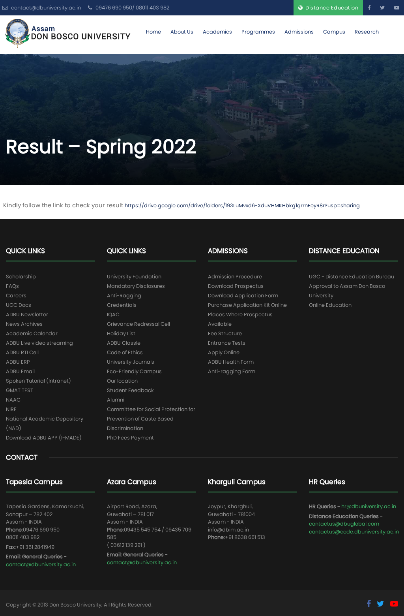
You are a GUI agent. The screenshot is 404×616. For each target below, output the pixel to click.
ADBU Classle (123, 343)
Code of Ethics (125, 352)
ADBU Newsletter (27, 314)
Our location (122, 381)
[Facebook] (369, 7)
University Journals (130, 362)
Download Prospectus (236, 286)
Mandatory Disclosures (136, 286)
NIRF (11, 409)
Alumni (115, 400)
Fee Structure (225, 333)
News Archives (24, 324)
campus (334, 32)
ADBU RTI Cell (22, 352)
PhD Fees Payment (130, 437)
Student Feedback (130, 390)
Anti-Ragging (124, 295)
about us (181, 32)
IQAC (113, 314)
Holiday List (121, 333)
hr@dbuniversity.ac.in (368, 506)
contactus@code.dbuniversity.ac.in (354, 531)
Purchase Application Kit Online (247, 305)
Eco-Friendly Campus (134, 371)
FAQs (12, 286)
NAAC (13, 400)
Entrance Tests (226, 343)
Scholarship (21, 276)
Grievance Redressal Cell (138, 324)
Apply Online (223, 352)
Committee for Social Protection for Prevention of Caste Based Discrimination (151, 419)
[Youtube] (396, 7)
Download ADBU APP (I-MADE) (44, 437)
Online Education (330, 305)
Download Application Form (243, 295)
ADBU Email (20, 371)
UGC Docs (18, 305)
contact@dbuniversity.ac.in (41, 564)
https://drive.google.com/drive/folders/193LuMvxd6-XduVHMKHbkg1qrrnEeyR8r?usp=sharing (242, 205)
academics (217, 32)
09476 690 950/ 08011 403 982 (131, 7)
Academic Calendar (32, 333)
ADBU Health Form (231, 362)
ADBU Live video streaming (39, 343)
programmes (258, 32)
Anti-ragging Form (231, 371)
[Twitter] (382, 7)
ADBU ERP (18, 362)
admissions (299, 32)
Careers (16, 295)
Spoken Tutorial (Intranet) (38, 381)
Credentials (122, 305)
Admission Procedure (235, 276)
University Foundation (134, 276)
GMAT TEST (19, 390)
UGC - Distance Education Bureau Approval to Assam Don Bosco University (351, 286)
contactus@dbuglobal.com (344, 524)
